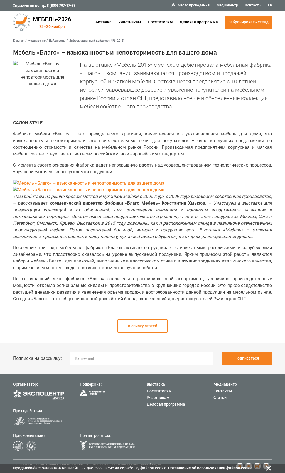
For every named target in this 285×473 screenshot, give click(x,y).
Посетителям (160, 22)
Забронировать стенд (248, 22)
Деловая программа (199, 22)
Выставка (102, 22)
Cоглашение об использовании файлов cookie (210, 468)
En (270, 5)
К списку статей (142, 326)
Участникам (129, 22)
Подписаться (247, 358)
